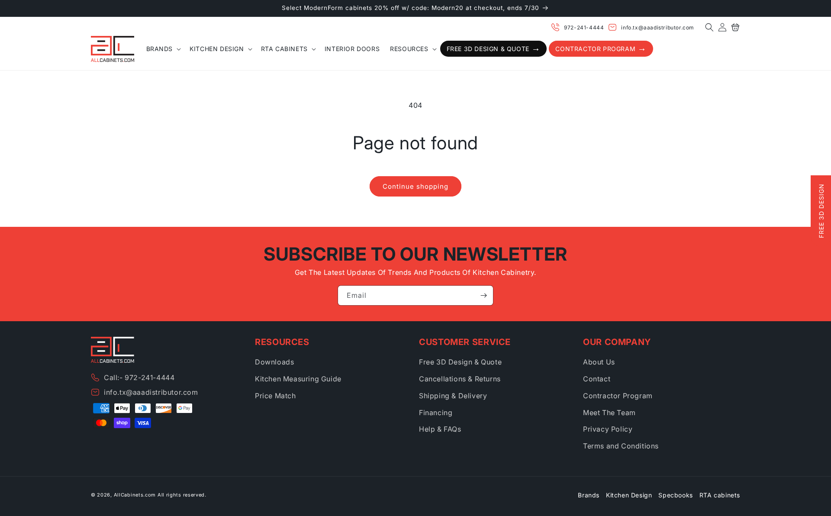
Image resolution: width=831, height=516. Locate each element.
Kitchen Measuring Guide (298, 378)
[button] (709, 27)
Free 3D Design (821, 211)
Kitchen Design (629, 495)
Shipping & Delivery (453, 395)
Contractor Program (618, 395)
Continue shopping (415, 186)
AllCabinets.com (135, 495)
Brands (588, 495)
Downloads (274, 362)
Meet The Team (609, 412)
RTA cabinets (719, 495)
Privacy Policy (607, 429)
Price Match (275, 395)
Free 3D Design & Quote (460, 362)
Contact (596, 378)
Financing (435, 412)
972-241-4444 (584, 27)
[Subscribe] (483, 295)
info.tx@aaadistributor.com (657, 27)
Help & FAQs (440, 429)
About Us (599, 362)
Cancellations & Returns (460, 378)
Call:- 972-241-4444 (139, 377)
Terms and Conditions (621, 446)
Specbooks (675, 495)
